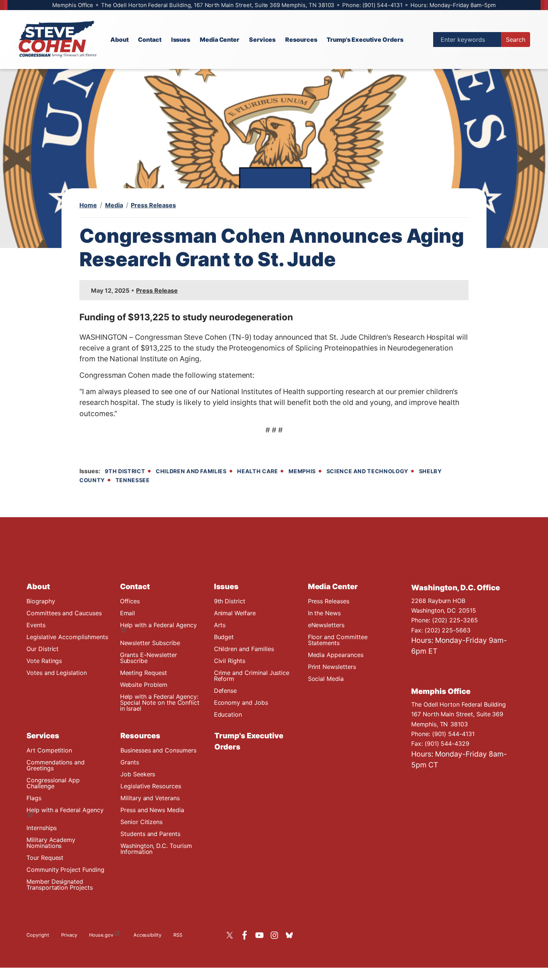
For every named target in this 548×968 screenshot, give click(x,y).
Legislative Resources (150, 786)
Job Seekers (137, 774)
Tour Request (44, 857)
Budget (224, 637)
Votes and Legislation (56, 672)
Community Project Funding (65, 869)
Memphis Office (440, 691)
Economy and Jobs (241, 702)
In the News (324, 613)
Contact (135, 586)
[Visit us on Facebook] (246, 935)
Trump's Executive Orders (248, 741)
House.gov (101, 935)
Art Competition (49, 750)
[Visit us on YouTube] (261, 935)
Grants (129, 762)
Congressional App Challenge (53, 783)
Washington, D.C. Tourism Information (156, 848)
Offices (130, 601)
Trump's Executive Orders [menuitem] (365, 39)
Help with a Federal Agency (158, 625)
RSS (177, 935)
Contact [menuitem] (149, 39)
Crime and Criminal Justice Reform (252, 675)
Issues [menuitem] (180, 39)
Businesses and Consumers (158, 750)
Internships (41, 828)
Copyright (37, 935)
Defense (225, 690)
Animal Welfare (235, 613)
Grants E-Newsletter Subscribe (148, 657)
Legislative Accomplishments (67, 637)
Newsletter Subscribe (150, 643)
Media (114, 205)
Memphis (302, 471)
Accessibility (147, 935)
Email (127, 613)
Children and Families (191, 471)
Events (35, 625)
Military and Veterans (150, 798)
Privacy (69, 935)
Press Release (156, 290)
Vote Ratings (44, 660)
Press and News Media (152, 810)
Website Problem (143, 684)
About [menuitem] (119, 39)
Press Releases (153, 205)
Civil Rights (229, 660)
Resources (140, 735)
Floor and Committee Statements (338, 640)
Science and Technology (367, 471)
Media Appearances (335, 655)
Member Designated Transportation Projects (59, 884)
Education (228, 714)
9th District (125, 471)
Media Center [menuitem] (219, 39)
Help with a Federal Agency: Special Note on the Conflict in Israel (160, 702)
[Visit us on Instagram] (276, 935)
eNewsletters (326, 625)
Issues (226, 586)
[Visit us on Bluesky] (291, 935)
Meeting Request (143, 672)
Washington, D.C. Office (455, 587)
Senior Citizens (141, 822)
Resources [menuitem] (301, 39)
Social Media (326, 678)
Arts (220, 625)
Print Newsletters (332, 666)
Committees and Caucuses (64, 613)
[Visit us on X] (231, 935)
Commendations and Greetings (55, 765)
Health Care (257, 471)
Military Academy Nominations (50, 842)
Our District (42, 649)
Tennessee (133, 480)
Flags (33, 798)
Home (88, 205)
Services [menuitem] (262, 39)
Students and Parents (150, 833)
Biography (40, 601)
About (38, 586)
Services (42, 735)
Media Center (333, 586)
